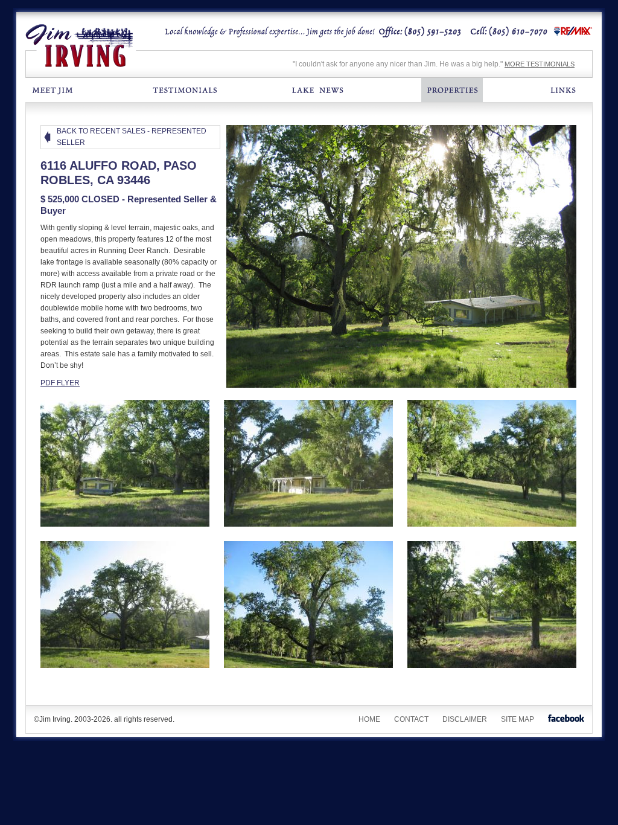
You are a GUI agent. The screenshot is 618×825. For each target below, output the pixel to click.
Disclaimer (464, 719)
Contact (411, 719)
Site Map (517, 719)
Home (369, 719)
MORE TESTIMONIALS (540, 64)
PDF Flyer (60, 383)
